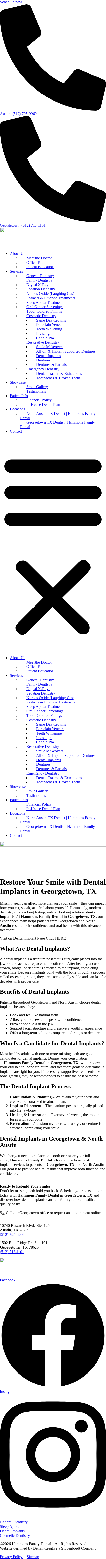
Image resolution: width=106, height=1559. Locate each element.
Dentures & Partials (51, 364)
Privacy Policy (11, 1557)
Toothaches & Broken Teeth (58, 378)
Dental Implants (48, 356)
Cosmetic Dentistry (41, 316)
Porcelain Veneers (50, 325)
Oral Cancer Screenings (44, 307)
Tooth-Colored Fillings (44, 311)
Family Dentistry (39, 280)
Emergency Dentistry (42, 369)
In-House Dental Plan (43, 404)
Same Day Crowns (51, 320)
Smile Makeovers (49, 347)
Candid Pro (45, 338)
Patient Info (19, 396)
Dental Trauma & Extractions (59, 373)
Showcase (18, 382)
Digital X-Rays (38, 285)
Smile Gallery (37, 387)
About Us (17, 253)
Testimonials (36, 391)
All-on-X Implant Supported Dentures (65, 351)
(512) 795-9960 (12, 1234)
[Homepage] (53, 231)
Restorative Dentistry (42, 342)
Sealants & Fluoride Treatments (50, 298)
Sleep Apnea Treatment (44, 302)
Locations (17, 409)
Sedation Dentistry (40, 289)
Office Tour (35, 262)
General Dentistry (40, 276)
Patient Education (40, 267)
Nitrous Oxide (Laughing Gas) (50, 293)
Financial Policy (39, 400)
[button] (53, 544)
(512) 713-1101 (12, 1252)
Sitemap (33, 1557)
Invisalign (44, 333)
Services (16, 271)
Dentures (43, 360)
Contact (16, 431)
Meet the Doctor (39, 258)
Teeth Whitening (49, 329)
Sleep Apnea (10, 1526)
